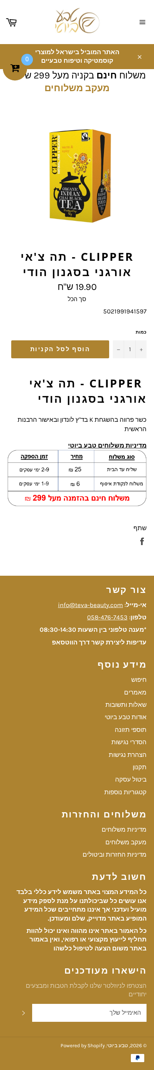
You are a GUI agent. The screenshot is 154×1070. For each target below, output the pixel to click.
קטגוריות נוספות (125, 792)
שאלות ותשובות (126, 704)
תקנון (140, 767)
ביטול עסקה (131, 779)
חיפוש (139, 679)
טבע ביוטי (117, 1045)
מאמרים (135, 692)
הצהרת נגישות (128, 754)
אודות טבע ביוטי (126, 717)
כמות (141, 332)
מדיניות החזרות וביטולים (115, 854)
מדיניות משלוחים (124, 829)
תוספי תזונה (131, 729)
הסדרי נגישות (129, 742)
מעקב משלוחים (77, 88)
